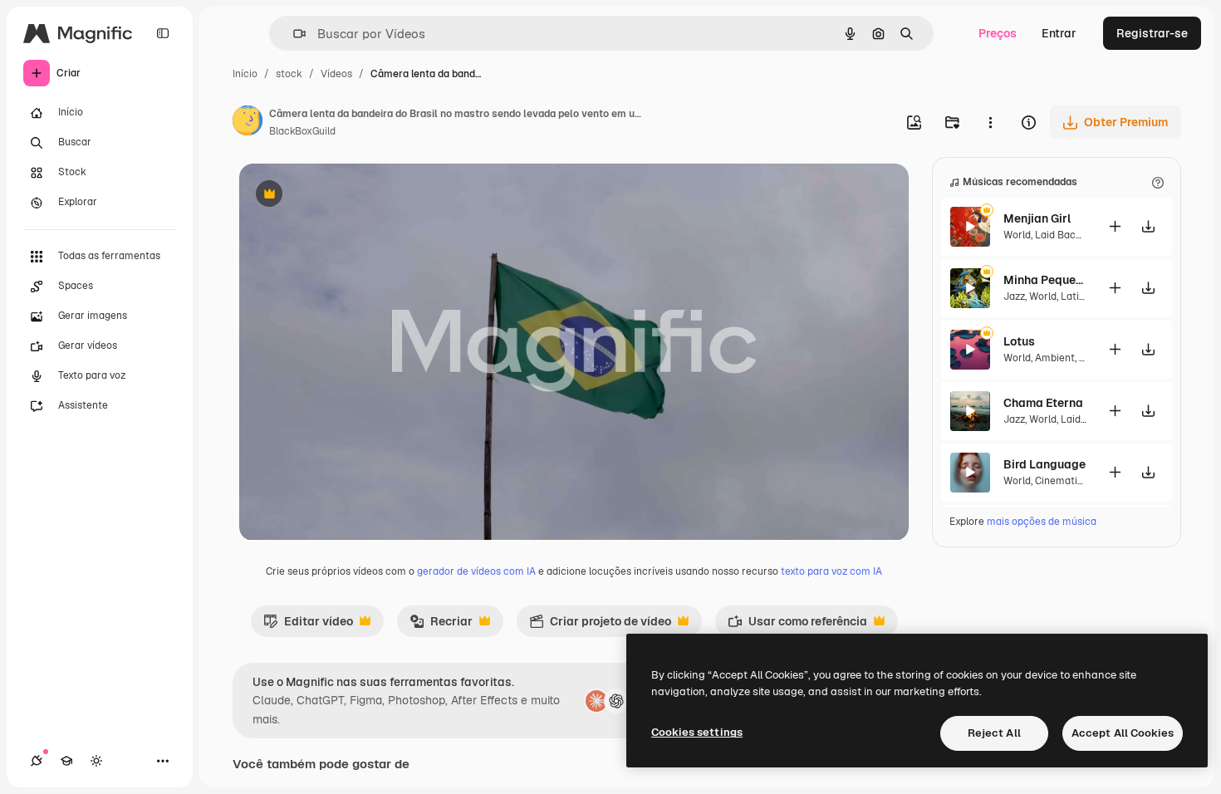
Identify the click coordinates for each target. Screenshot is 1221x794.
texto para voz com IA (831, 571)
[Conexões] (36, 760)
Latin (1073, 296)
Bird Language (1044, 464)
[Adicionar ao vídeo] (1115, 226)
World (1017, 235)
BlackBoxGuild (302, 131)
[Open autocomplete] (293, 33)
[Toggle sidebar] (163, 33)
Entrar (1059, 33)
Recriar (441, 625)
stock (289, 74)
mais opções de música (1041, 521)
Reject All (994, 733)
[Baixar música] (1148, 226)
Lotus (1019, 341)
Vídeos (336, 74)
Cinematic (1059, 481)
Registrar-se (1152, 33)
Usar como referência (797, 625)
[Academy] (66, 760)
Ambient (1055, 358)
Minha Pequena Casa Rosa (1044, 279)
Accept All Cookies (1122, 733)
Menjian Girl (1037, 218)
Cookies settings (697, 732)
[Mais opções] (990, 122)
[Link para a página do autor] (247, 122)
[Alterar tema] (96, 760)
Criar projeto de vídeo (600, 625)
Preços (997, 33)
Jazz (1014, 296)
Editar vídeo (308, 625)
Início (245, 74)
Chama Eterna (1043, 402)
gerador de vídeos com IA (476, 571)
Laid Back (1058, 235)
